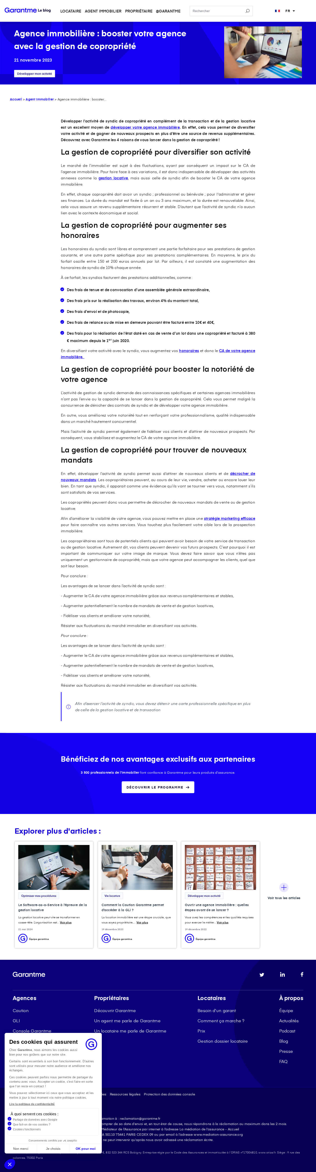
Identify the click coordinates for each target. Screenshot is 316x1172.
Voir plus (65, 922)
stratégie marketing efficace (229, 518)
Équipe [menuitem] (286, 1010)
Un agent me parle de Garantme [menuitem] (127, 1020)
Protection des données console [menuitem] (169, 1094)
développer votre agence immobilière (145, 127)
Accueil (16, 99)
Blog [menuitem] (283, 1041)
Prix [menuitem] (201, 1031)
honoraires (189, 350)
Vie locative (112, 896)
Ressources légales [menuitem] (125, 1094)
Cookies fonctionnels (27, 1129)
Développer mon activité (34, 74)
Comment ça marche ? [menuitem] (221, 1020)
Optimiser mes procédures (38, 896)
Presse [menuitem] (286, 1051)
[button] (9, 1164)
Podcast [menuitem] (287, 1031)
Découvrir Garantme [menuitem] (115, 1010)
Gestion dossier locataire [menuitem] (223, 1041)
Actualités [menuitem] (289, 1020)
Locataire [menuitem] (70, 10)
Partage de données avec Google (35, 1119)
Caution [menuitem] (21, 1010)
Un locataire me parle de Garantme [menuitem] (130, 1031)
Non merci (20, 1148)
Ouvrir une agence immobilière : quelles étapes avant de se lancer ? (217, 907)
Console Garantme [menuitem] (32, 1031)
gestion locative (113, 177)
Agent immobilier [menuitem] (103, 10)
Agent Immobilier (40, 99)
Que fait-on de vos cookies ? (31, 1124)
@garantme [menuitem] (168, 10)
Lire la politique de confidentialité (32, 1104)
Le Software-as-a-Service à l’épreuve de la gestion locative (52, 907)
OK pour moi (86, 1148)
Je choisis (53, 1148)
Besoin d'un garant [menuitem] (217, 1010)
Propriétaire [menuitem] (139, 10)
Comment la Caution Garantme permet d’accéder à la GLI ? (133, 907)
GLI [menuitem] (16, 1020)
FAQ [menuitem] (283, 1061)
